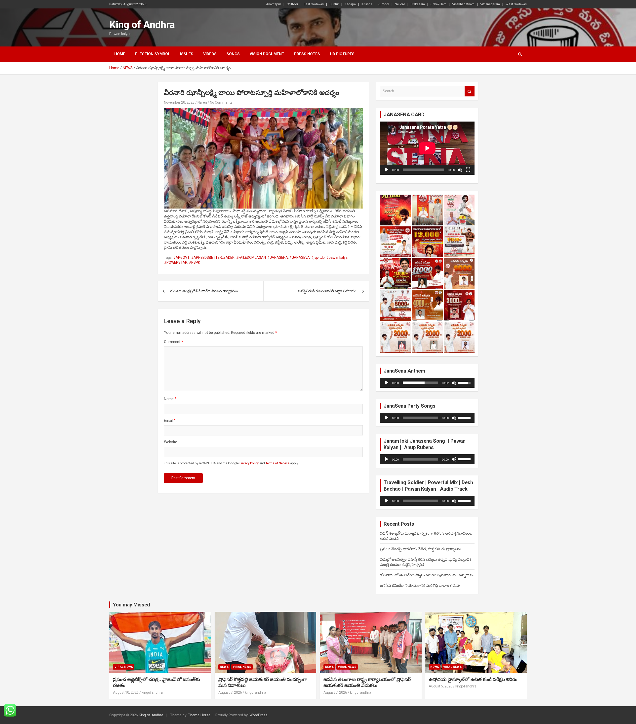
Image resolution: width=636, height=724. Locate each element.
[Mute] (460, 169)
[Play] (386, 169)
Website (170, 442)
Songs (233, 54)
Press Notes (307, 54)
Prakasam (418, 4)
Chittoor (292, 4)
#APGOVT (181, 257)
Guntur (334, 4)
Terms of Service (277, 463)
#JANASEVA (299, 257)
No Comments (221, 102)
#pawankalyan (338, 257)
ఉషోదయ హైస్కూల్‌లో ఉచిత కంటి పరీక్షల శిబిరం (473, 679)
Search (470, 91)
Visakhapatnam (463, 4)
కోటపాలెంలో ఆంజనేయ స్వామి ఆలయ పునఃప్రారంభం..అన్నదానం (427, 575)
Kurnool (383, 4)
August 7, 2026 (230, 692)
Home (119, 54)
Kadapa (350, 4)
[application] (427, 148)
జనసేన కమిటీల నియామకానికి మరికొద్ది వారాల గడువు (420, 585)
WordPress (258, 715)
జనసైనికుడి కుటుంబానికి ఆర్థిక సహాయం (327, 291)
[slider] (420, 383)
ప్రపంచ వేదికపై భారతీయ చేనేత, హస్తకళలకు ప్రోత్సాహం (420, 549)
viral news (124, 667)
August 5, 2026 (440, 686)
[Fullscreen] (468, 169)
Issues (186, 54)
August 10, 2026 (126, 692)
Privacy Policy (249, 463)
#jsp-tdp (318, 257)
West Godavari (516, 4)
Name (170, 399)
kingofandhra (152, 692)
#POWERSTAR (175, 262)
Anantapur (273, 4)
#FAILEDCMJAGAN (251, 257)
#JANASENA (277, 257)
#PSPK (194, 262)
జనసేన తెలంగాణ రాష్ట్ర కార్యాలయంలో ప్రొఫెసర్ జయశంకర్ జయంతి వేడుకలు (367, 682)
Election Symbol (152, 54)
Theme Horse (199, 715)
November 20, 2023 (179, 102)
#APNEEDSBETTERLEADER (213, 257)
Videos (210, 54)
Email (169, 420)
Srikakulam (438, 4)
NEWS (224, 667)
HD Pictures (342, 54)
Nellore (400, 4)
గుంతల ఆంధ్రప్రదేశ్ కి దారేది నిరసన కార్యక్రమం (204, 291)
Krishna (366, 4)
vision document (267, 54)
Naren (202, 102)
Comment (173, 342)
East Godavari (314, 4)
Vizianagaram (490, 4)
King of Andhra (142, 25)
